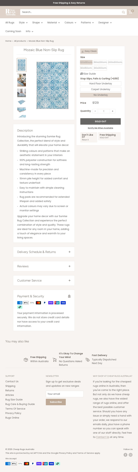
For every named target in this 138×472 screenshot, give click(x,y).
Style (22, 22)
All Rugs (9, 22)
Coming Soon (13, 31)
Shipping (10, 386)
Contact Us (11, 381)
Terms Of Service (15, 408)
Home (8, 40)
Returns (9, 390)
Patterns (86, 22)
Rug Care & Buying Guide (20, 404)
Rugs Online (12, 417)
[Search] (123, 12)
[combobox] (70, 12)
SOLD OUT (100, 121)
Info (28, 31)
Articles (9, 395)
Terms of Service (85, 453)
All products (20, 40)
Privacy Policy (13, 413)
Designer (104, 22)
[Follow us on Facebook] (125, 455)
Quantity (85, 111)
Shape (36, 22)
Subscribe (56, 402)
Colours (69, 22)
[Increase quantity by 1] (112, 111)
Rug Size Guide (14, 399)
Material (52, 22)
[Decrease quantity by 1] (95, 111)
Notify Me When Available (100, 128)
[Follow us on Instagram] (130, 455)
